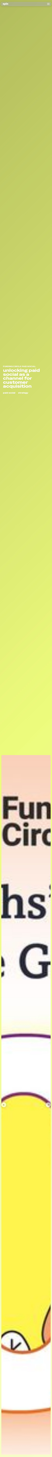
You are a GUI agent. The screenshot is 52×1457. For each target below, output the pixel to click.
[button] (47, 4)
